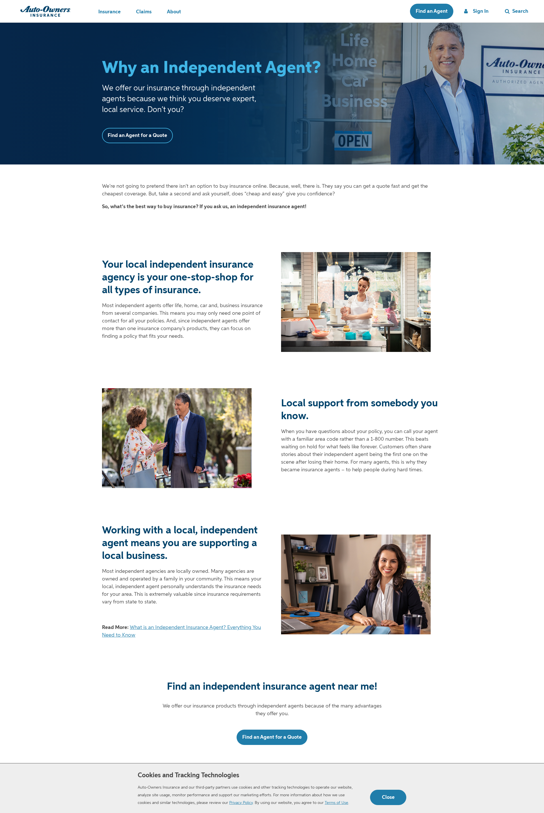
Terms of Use (336, 803)
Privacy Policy (241, 803)
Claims (144, 11)
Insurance (109, 11)
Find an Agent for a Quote (137, 135)
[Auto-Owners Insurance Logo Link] (45, 11)
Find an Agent (432, 11)
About (174, 11)
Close (388, 797)
